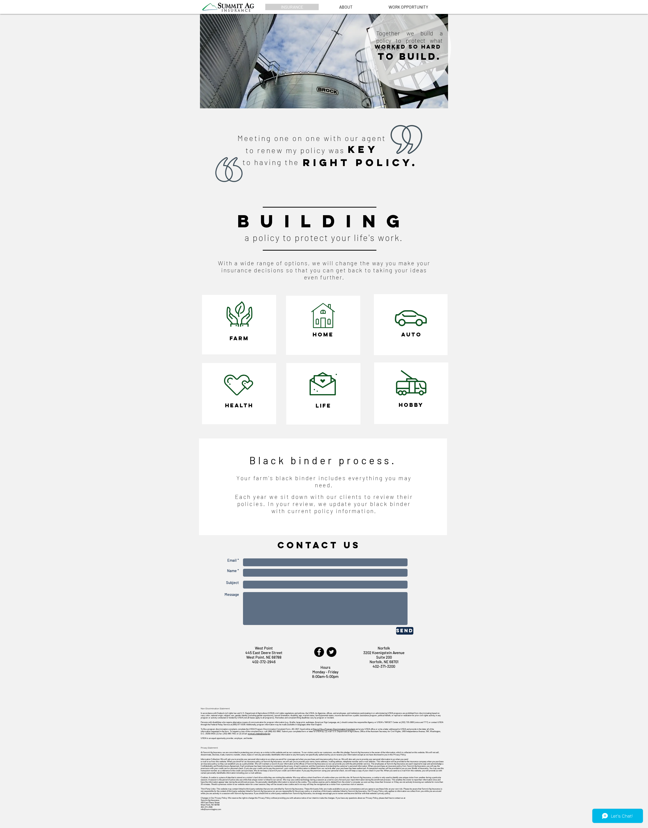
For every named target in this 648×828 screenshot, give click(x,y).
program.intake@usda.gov (259, 734)
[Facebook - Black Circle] (319, 652)
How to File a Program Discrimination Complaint (334, 729)
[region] (239, 324)
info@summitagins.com (211, 809)
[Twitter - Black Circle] (331, 652)
